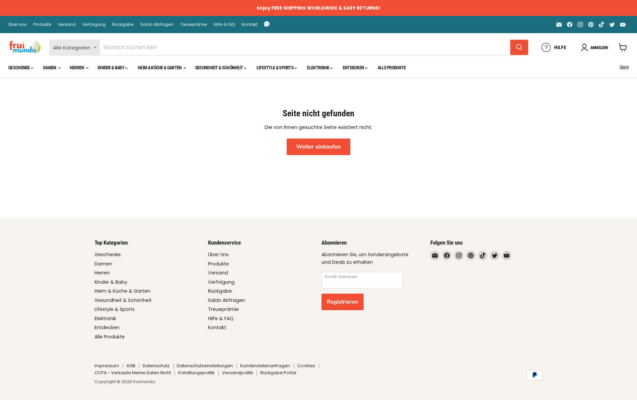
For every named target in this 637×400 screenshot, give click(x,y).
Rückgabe (123, 24)
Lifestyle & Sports (275, 67)
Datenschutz (156, 366)
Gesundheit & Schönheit (219, 67)
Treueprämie (193, 24)
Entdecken (354, 67)
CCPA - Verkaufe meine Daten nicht (133, 373)
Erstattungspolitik (196, 373)
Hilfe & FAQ (224, 24)
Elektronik (318, 67)
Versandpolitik (237, 373)
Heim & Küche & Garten (160, 67)
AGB (130, 366)
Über (624, 67)
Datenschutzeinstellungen (205, 366)
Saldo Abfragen (157, 24)
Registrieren (342, 302)
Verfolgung (94, 24)
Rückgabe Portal (278, 373)
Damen (50, 67)
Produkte (42, 24)
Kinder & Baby (111, 67)
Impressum (107, 366)
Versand (67, 24)
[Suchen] (519, 47)
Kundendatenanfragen (265, 366)
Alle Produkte (392, 67)
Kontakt (249, 24)
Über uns (17, 24)
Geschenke (19, 67)
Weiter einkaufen (318, 146)
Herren (77, 67)
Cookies (306, 366)
